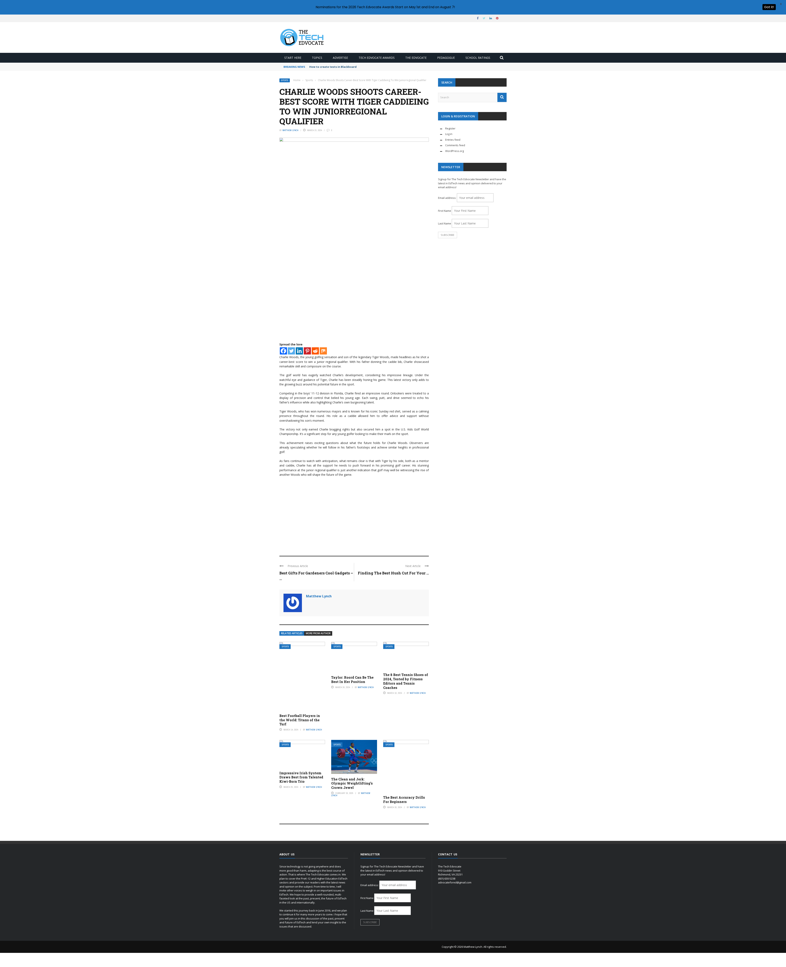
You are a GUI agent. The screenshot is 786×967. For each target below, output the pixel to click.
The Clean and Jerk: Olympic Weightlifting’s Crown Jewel (352, 783)
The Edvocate (416, 58)
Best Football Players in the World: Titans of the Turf (299, 719)
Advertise (340, 58)
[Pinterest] (307, 350)
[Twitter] (291, 350)
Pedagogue (446, 58)
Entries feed (452, 140)
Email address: (447, 198)
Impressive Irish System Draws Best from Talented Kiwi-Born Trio (301, 777)
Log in (448, 134)
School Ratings (477, 58)
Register (450, 128)
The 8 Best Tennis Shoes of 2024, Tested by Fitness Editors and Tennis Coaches (405, 681)
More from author (318, 633)
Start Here (292, 58)
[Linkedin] (299, 350)
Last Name (444, 223)
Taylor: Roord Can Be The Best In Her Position (352, 679)
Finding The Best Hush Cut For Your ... (393, 573)
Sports (284, 80)
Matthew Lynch (290, 130)
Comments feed (455, 145)
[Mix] (323, 350)
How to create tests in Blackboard (333, 67)
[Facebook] (283, 350)
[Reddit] (315, 350)
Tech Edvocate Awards (377, 58)
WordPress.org (454, 151)
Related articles (292, 633)
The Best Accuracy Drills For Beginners (404, 799)
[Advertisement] (354, 519)
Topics (317, 58)
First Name (444, 211)
